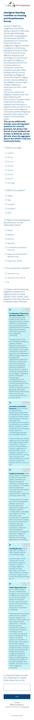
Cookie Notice (19, 715)
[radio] (4, 153)
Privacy (13, 715)
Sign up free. (26, 707)
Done (17, 696)
